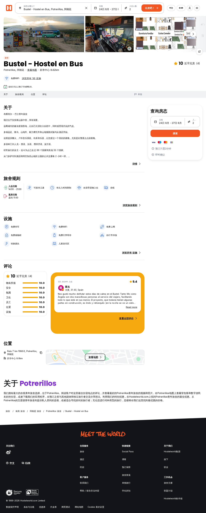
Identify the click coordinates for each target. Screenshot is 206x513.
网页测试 (66, 507)
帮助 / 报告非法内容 (89, 490)
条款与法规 (29, 507)
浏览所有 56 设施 (31, 78)
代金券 (53, 507)
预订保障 (126, 467)
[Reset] (86, 8)
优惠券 (42, 507)
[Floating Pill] (193, 34)
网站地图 (79, 507)
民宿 (82, 467)
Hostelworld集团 (172, 451)
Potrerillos (9, 69)
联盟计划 (168, 490)
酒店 (82, 459)
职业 (166, 467)
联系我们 (84, 483)
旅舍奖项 (126, 475)
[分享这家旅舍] (199, 52)
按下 (166, 459)
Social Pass (128, 451)
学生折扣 (126, 490)
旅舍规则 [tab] (19, 94)
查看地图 (32, 69)
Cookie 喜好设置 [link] (96, 507)
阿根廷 (20, 69)
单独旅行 (126, 483)
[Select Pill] (190, 8)
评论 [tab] (44, 94)
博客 (124, 459)
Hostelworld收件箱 (173, 498)
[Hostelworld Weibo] (8, 452)
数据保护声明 (12, 507)
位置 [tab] (33, 94)
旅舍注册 (168, 483)
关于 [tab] (6, 94)
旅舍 (6, 58)
